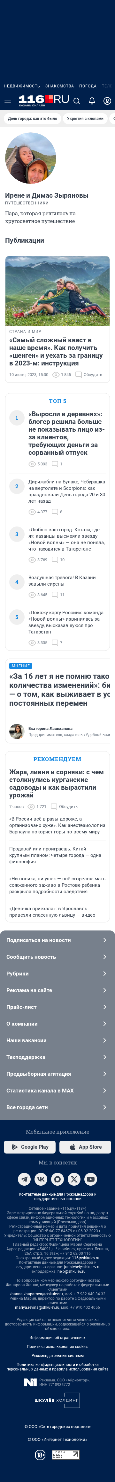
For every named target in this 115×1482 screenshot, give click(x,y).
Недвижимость (22, 86)
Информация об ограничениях (57, 1337)
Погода (88, 86)
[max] (57, 1179)
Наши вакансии (26, 1040)
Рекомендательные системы (58, 1355)
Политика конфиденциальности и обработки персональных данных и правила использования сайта (58, 1366)
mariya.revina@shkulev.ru (37, 1307)
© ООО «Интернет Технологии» (57, 1439)
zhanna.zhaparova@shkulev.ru (36, 1294)
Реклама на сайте (29, 990)
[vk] (40, 1179)
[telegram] (24, 1179)
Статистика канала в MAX (40, 1090)
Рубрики (17, 973)
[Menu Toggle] (7, 101)
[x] (74, 1179)
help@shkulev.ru (71, 1271)
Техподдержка (25, 1057)
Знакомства (59, 86)
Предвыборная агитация (38, 1074)
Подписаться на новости (38, 940)
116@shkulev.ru (85, 1258)
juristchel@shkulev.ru (82, 1267)
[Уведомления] (92, 101)
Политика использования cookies (57, 1346)
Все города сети (27, 1107)
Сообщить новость (31, 957)
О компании (22, 1023)
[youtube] (90, 1179)
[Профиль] (107, 101)
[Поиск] (76, 101)
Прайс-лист (21, 1007)
